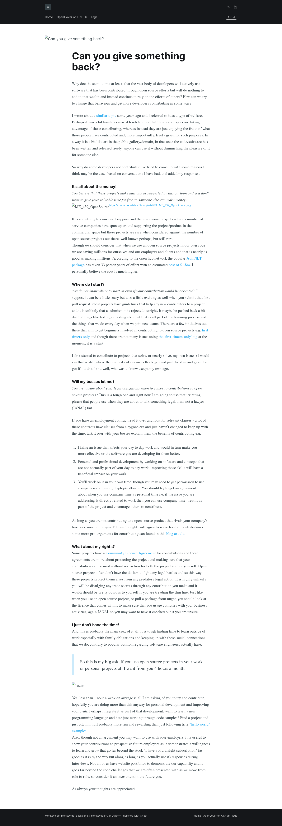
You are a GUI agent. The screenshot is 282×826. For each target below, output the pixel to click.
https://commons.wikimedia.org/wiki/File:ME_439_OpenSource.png (150, 205)
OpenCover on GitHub (72, 17)
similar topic (106, 115)
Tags (94, 17)
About (231, 17)
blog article (175, 533)
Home (49, 17)
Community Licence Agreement (131, 552)
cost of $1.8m (179, 264)
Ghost (143, 815)
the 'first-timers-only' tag (178, 336)
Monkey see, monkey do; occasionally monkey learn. (76, 815)
